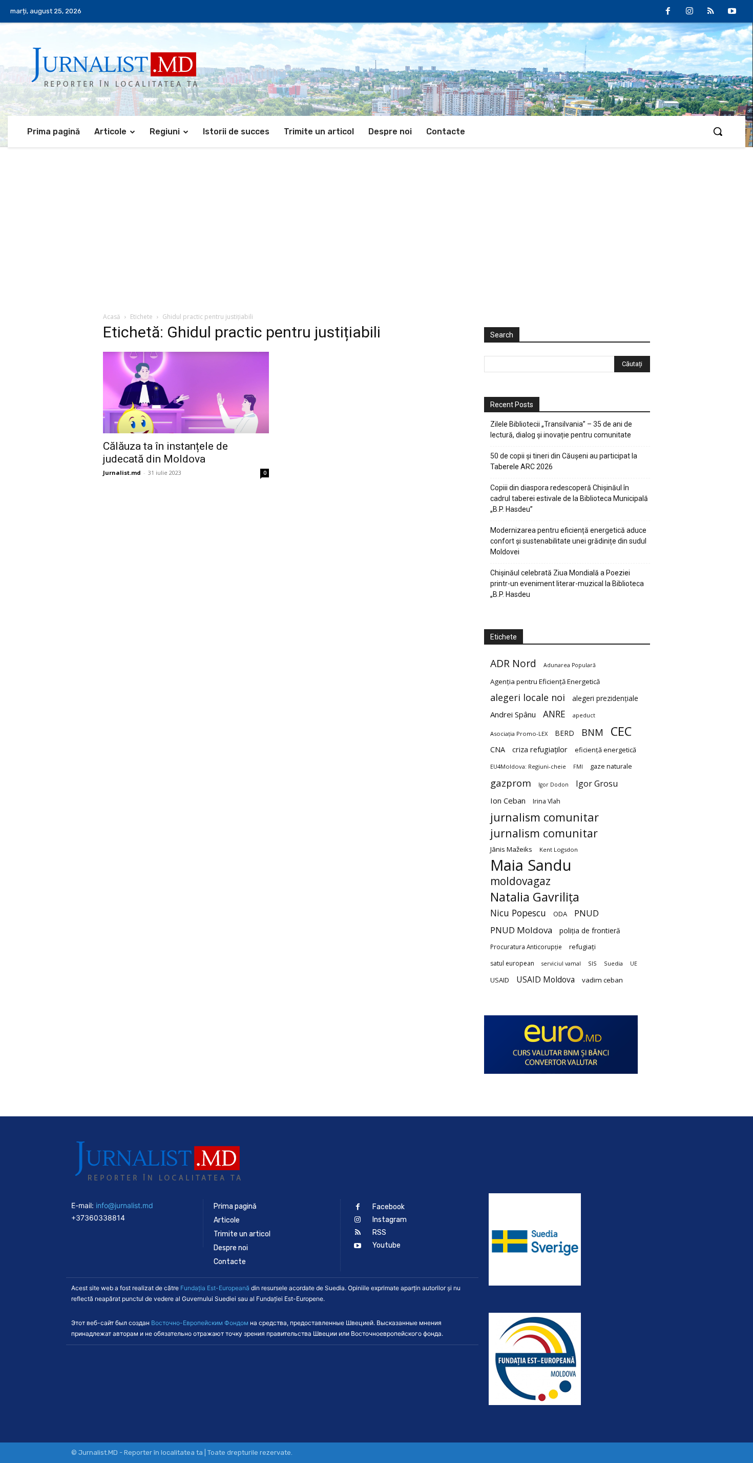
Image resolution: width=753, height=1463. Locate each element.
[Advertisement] (376, 224)
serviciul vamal (561, 963)
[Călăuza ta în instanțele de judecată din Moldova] (186, 392)
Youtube (386, 1245)
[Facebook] (668, 12)
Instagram (389, 1219)
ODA (560, 913)
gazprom (510, 782)
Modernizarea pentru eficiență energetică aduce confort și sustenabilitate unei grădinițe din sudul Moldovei (568, 541)
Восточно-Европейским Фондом (199, 1323)
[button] (717, 131)
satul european (512, 963)
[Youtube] (732, 12)
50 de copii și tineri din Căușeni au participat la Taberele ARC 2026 (563, 461)
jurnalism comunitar (544, 817)
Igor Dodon (553, 784)
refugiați (582, 946)
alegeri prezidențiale (605, 698)
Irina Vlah (546, 801)
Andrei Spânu (513, 714)
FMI (578, 766)
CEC (621, 731)
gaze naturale (611, 766)
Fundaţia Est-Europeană (214, 1288)
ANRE (554, 714)
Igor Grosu (597, 783)
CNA (497, 749)
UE (633, 963)
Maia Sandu (531, 865)
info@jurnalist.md (124, 1205)
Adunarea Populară (569, 665)
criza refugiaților (540, 749)
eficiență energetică (605, 749)
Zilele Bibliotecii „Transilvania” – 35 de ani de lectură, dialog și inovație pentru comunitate (561, 429)
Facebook (388, 1207)
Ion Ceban (508, 800)
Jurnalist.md (122, 472)
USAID (499, 980)
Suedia (613, 963)
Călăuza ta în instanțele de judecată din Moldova (165, 452)
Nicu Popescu (518, 913)
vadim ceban (602, 980)
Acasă (111, 316)
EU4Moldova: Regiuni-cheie (528, 766)
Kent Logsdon (558, 849)
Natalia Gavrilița (534, 897)
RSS (379, 1232)
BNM (592, 732)
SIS (592, 963)
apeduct (584, 715)
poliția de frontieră (589, 930)
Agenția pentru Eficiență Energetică (545, 681)
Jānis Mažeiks (511, 849)
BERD (564, 733)
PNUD (586, 913)
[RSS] (711, 12)
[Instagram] (689, 12)
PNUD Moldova (521, 930)
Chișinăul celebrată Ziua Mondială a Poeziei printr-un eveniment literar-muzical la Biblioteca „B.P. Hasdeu (567, 583)
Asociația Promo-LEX (519, 733)
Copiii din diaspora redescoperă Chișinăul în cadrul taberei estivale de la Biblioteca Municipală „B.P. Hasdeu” (569, 498)
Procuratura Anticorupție (526, 947)
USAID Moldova (545, 979)
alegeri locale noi (527, 697)
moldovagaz (520, 881)
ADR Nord (513, 663)
